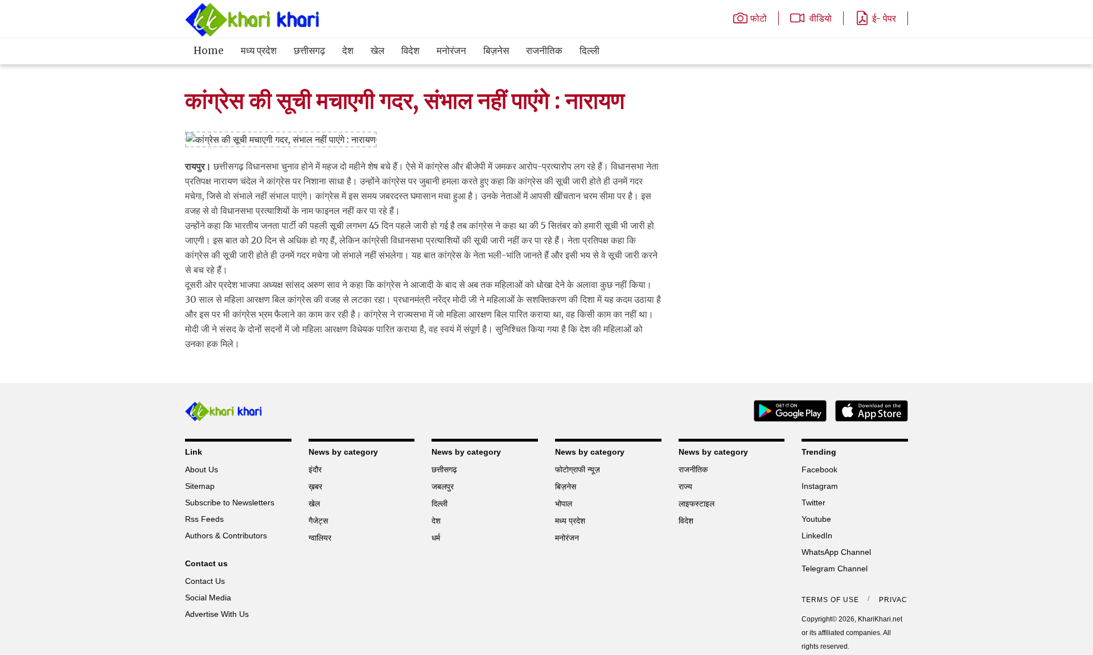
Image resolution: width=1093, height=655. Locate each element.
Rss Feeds (204, 519)
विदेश (410, 50)
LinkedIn (817, 535)
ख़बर (315, 486)
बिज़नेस (496, 50)
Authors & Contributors (226, 535)
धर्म (436, 537)
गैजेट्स (318, 520)
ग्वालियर (320, 537)
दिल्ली (589, 50)
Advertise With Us (217, 614)
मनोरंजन (451, 50)
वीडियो (819, 18)
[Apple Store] (867, 409)
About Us (201, 469)
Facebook (819, 469)
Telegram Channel (835, 568)
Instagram (820, 486)
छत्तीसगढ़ (309, 50)
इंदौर (315, 469)
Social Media (208, 597)
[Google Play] (786, 409)
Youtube (816, 519)
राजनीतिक (544, 50)
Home (209, 50)
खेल (377, 50)
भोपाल (563, 503)
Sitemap (200, 486)
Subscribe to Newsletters (229, 502)
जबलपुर (443, 486)
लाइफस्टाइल (696, 503)
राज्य (685, 486)
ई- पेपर (884, 18)
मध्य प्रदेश (259, 50)
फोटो (758, 18)
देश (348, 50)
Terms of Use (830, 600)
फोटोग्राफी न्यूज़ (577, 469)
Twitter (813, 502)
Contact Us (205, 581)
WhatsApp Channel (836, 552)
